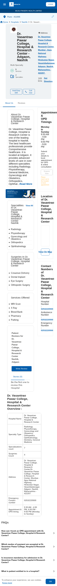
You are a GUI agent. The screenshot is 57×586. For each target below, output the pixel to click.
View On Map (45, 252)
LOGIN (50, 4)
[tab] (9, 103)
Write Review (21, 369)
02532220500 (47, 309)
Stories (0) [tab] (17, 376)
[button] (52, 16)
